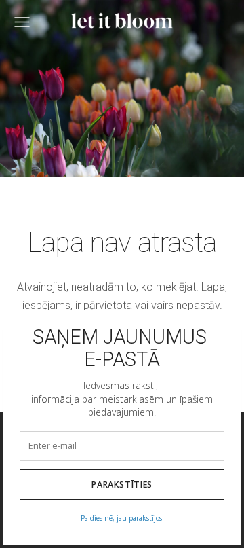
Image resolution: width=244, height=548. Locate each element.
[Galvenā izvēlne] (22, 22)
